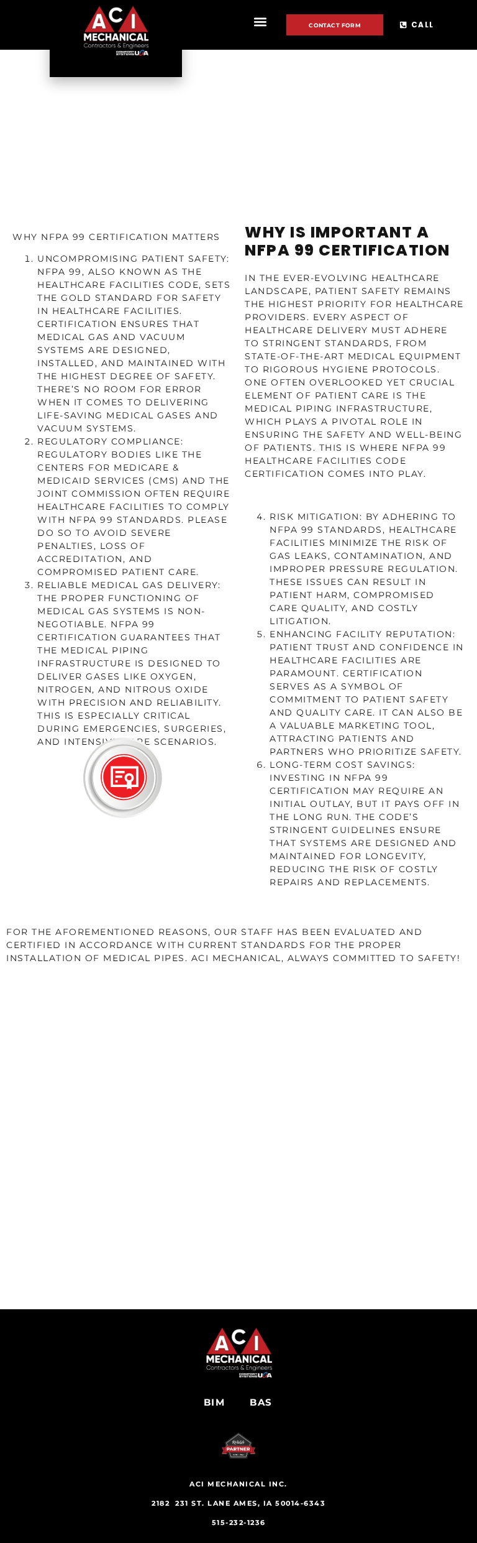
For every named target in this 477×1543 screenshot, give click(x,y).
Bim (214, 1402)
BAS (261, 1402)
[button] (260, 22)
